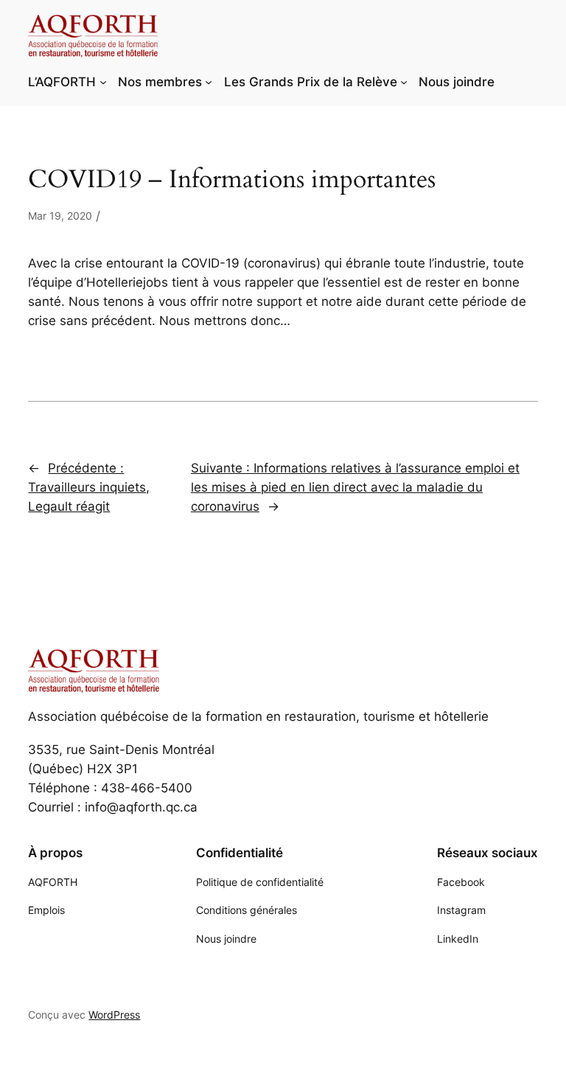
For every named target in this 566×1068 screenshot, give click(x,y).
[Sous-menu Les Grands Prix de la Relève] (404, 81)
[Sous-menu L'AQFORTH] (103, 81)
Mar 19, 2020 (60, 215)
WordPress (114, 1014)
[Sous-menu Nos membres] (208, 81)
